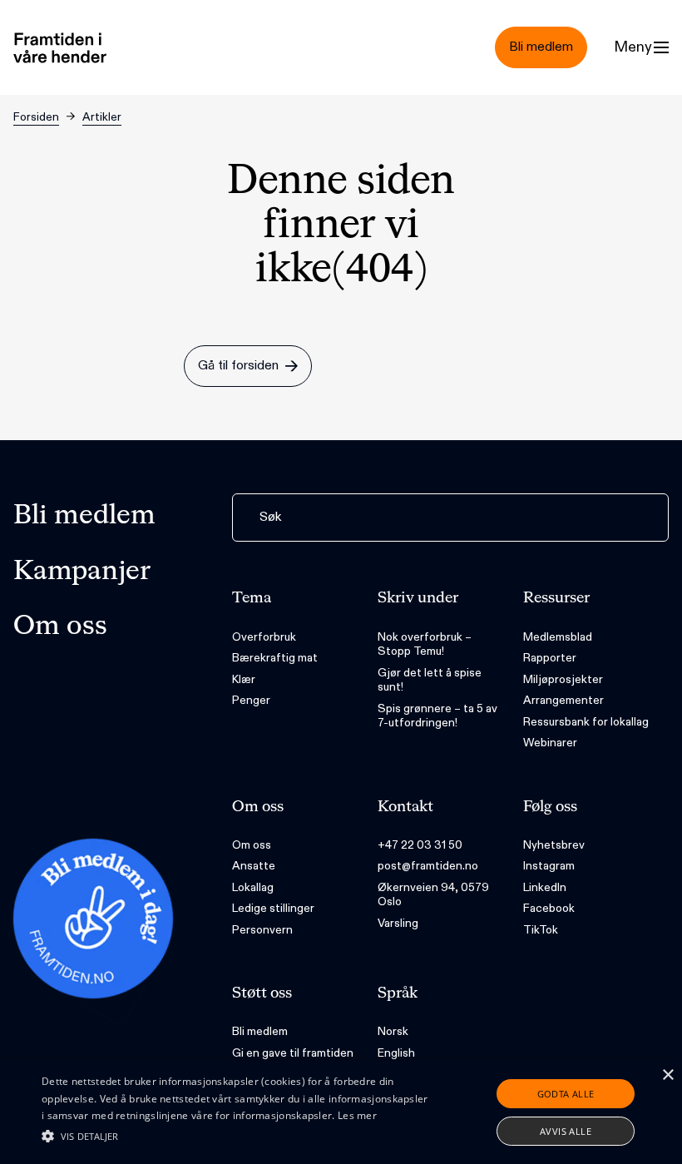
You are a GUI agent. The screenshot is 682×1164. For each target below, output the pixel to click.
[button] (236, 1135)
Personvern (262, 930)
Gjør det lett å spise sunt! (430, 680)
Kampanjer (82, 571)
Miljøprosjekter (563, 679)
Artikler (101, 117)
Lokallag (253, 887)
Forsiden (36, 117)
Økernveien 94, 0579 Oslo (433, 894)
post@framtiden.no (428, 866)
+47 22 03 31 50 (420, 845)
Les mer (357, 1115)
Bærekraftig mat (275, 658)
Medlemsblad (557, 637)
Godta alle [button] (566, 1093)
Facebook (549, 908)
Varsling (398, 923)
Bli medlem (84, 516)
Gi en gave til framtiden (292, 1053)
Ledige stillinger (273, 908)
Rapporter (549, 658)
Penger (251, 700)
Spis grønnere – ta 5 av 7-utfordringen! (437, 716)
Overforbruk (264, 637)
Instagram (549, 866)
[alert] (341, 1112)
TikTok (540, 930)
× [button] (667, 1075)
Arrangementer (563, 700)
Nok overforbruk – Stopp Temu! (425, 644)
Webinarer (550, 742)
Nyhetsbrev (554, 845)
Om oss (60, 626)
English (396, 1053)
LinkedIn (544, 887)
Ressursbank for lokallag (586, 722)
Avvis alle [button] (565, 1131)
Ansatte (253, 866)
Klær (243, 679)
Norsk (393, 1031)
